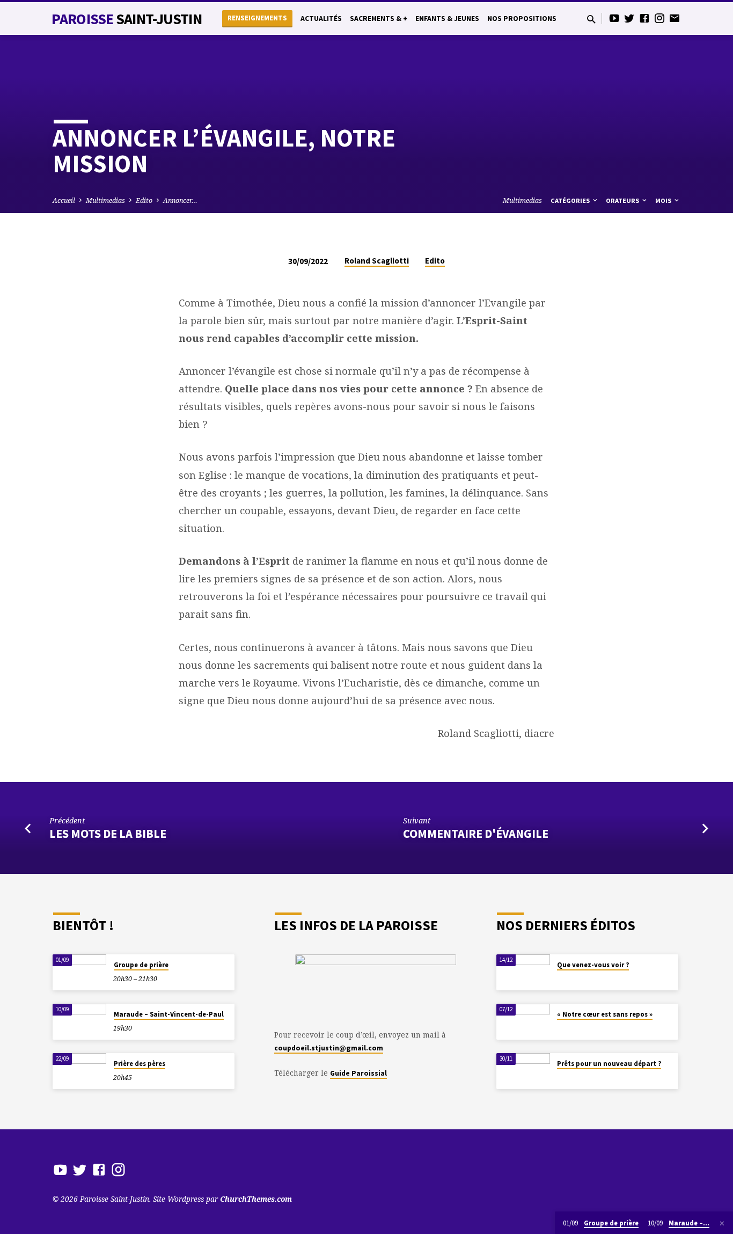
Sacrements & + (378, 18)
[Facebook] (644, 18)
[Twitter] (629, 18)
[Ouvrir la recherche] (591, 19)
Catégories (571, 200)
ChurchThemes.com (256, 1199)
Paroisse (127, 18)
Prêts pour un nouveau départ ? (609, 1063)
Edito (144, 200)
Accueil (64, 200)
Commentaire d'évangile (475, 833)
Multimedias (105, 200)
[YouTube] (614, 18)
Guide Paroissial (358, 1073)
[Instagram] (659, 18)
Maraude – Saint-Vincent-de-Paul (169, 1014)
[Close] (722, 1223)
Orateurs (623, 200)
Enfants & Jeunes (447, 18)
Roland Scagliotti (376, 260)
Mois (664, 200)
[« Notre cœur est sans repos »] (523, 1022)
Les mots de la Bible (107, 833)
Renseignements (257, 18)
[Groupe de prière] (79, 972)
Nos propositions (521, 18)
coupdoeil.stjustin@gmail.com (328, 1048)
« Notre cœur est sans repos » (605, 1014)
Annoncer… (180, 200)
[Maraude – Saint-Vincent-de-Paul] (79, 1022)
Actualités (321, 18)
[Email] (674, 18)
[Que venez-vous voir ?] (523, 972)
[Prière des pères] (79, 1071)
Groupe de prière (141, 964)
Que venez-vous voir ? (593, 964)
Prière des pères (139, 1063)
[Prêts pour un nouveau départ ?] (523, 1071)
